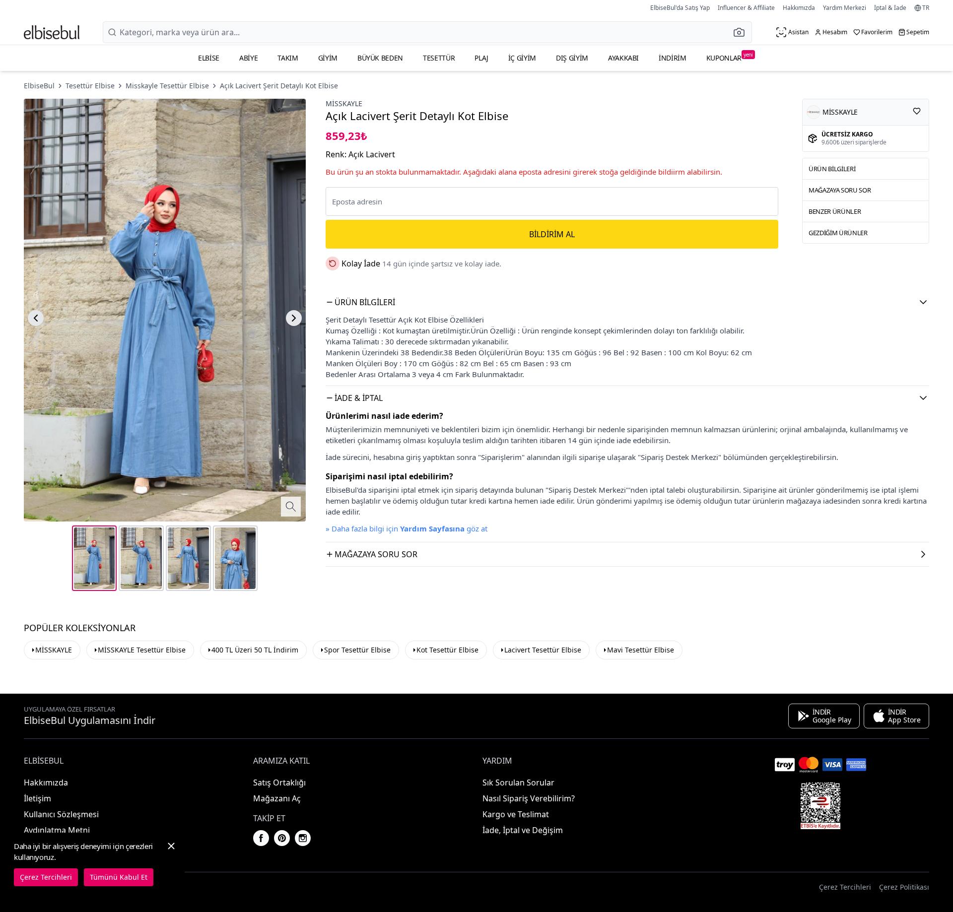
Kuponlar (729, 57)
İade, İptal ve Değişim (522, 830)
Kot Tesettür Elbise (447, 649)
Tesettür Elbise (90, 85)
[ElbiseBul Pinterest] (282, 838)
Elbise (208, 58)
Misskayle (344, 103)
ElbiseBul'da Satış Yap (680, 7)
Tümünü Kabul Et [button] (118, 877)
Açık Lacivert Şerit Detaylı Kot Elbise (279, 85)
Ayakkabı (623, 58)
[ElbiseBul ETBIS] (820, 805)
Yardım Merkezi (844, 7)
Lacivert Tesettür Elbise (542, 649)
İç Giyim (522, 58)
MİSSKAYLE (53, 649)
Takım (287, 58)
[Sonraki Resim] (294, 318)
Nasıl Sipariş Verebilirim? (528, 798)
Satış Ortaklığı (279, 782)
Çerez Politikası (904, 887)
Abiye (248, 58)
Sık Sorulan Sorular (518, 782)
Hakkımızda (799, 7)
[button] (742, 32)
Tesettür (439, 58)
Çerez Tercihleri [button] (845, 887)
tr (925, 8)
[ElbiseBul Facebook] (261, 838)
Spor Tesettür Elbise (357, 649)
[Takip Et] (917, 111)
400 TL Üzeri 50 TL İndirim (254, 649)
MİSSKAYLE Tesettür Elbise (142, 649)
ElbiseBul (39, 85)
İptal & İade (890, 7)
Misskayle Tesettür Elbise (167, 85)
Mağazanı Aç (277, 798)
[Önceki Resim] (36, 318)
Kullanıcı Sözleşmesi (61, 814)
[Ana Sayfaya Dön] (51, 32)
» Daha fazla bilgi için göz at (406, 528)
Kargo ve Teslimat (515, 814)
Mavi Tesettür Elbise (640, 649)
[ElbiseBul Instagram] (303, 838)
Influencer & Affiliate (746, 7)
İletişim (37, 798)
